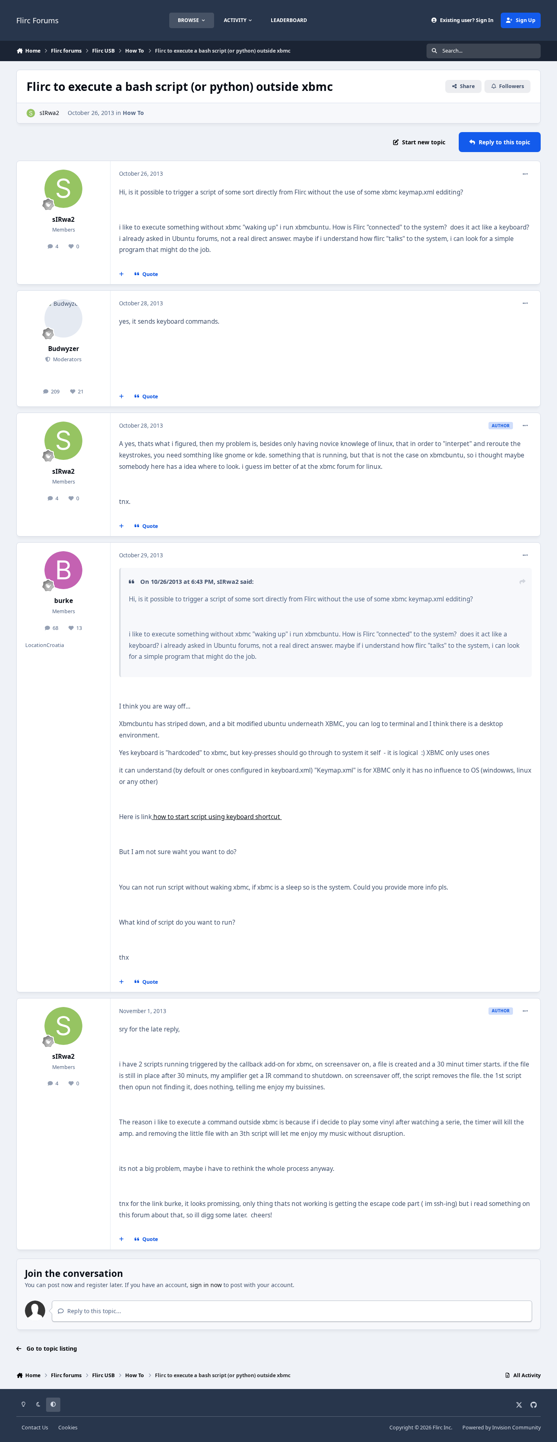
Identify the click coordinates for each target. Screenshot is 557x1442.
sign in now (206, 1285)
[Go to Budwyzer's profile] (63, 318)
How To (133, 113)
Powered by (501, 1427)
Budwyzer (63, 348)
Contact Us (35, 1427)
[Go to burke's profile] (63, 570)
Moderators (66, 359)
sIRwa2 (49, 113)
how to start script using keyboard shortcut (217, 817)
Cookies (67, 1427)
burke (63, 600)
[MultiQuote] (121, 274)
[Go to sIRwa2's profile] (31, 113)
